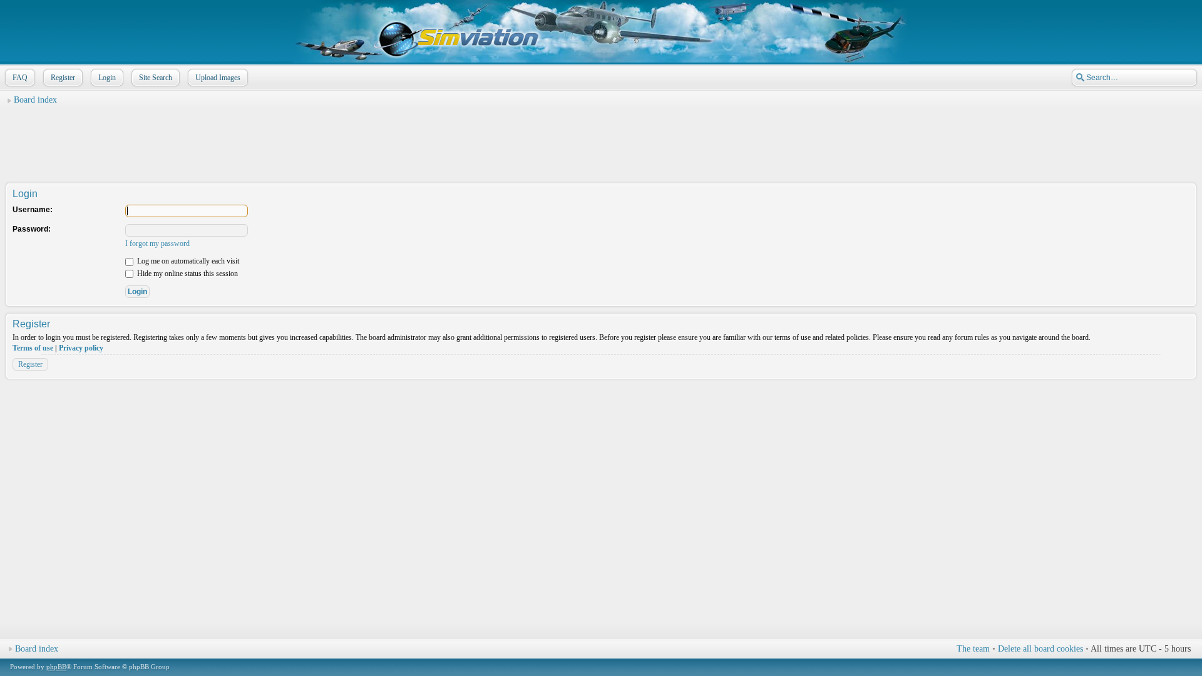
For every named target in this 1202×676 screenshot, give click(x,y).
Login (107, 77)
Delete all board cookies (1040, 648)
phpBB (56, 666)
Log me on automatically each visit (187, 261)
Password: (32, 229)
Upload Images (217, 77)
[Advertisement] (601, 138)
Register (63, 77)
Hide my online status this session (186, 273)
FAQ (20, 77)
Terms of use (33, 348)
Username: (33, 209)
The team (973, 648)
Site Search (155, 77)
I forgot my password (157, 243)
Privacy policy (81, 348)
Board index (35, 100)
